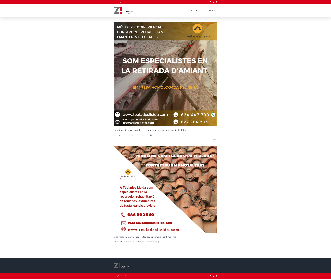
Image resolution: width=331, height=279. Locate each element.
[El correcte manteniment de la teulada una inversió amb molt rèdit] (165, 189)
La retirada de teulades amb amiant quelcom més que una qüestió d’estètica (150, 129)
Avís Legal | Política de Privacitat (122, 276)
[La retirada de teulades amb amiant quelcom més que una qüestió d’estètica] (165, 74)
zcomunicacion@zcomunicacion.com (130, 2)
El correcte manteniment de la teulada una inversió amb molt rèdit (145, 236)
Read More (214, 139)
